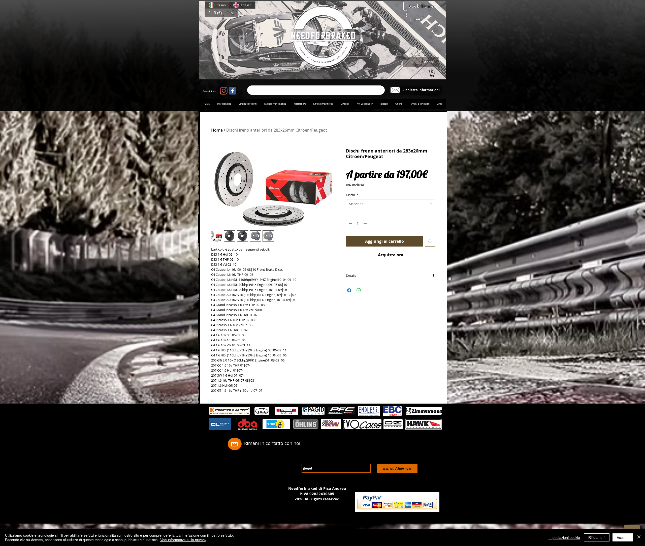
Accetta (623, 537)
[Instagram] (224, 91)
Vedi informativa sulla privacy (183, 539)
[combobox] (390, 203)
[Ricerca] (316, 90)
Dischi (352, 195)
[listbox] (221, 13)
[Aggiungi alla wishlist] (430, 241)
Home (217, 130)
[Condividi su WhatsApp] (359, 290)
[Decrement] (350, 223)
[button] (221, 13)
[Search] (440, 59)
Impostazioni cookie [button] (564, 537)
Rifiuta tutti (596, 537)
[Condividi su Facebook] (349, 290)
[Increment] (366, 223)
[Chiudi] (639, 537)
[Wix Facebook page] (232, 91)
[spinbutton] (358, 223)
